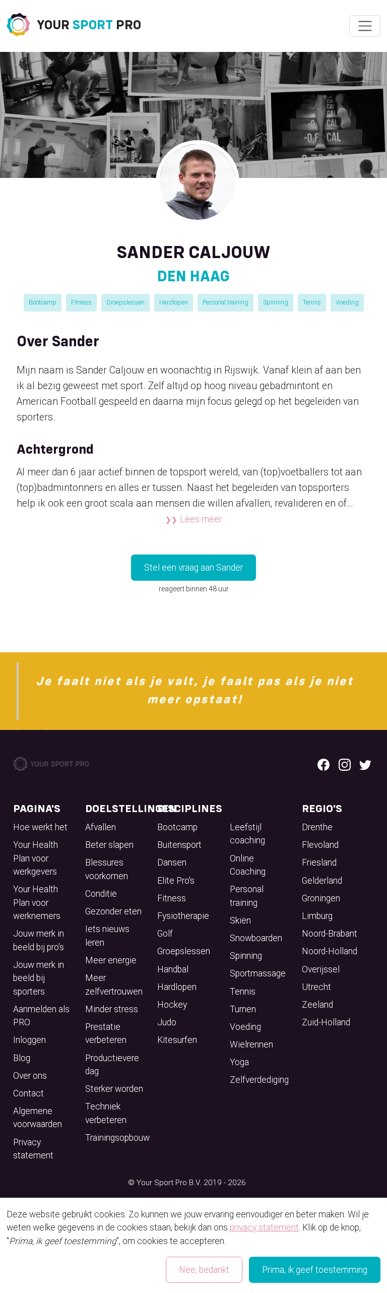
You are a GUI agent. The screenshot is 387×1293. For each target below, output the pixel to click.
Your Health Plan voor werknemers (36, 902)
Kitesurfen (177, 1040)
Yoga (239, 1062)
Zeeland (317, 1005)
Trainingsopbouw (117, 1138)
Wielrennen (251, 1044)
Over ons (30, 1076)
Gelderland (322, 881)
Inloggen (29, 1040)
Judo (166, 1022)
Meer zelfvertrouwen (114, 984)
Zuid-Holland (326, 1022)
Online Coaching (248, 865)
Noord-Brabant (329, 934)
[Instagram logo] (345, 764)
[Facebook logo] (323, 764)
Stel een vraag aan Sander (193, 568)
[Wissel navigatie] (364, 26)
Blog (21, 1058)
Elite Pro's (176, 881)
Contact (28, 1093)
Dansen (171, 862)
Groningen (321, 898)
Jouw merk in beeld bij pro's (38, 940)
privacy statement (264, 1227)
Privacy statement (33, 1148)
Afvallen (100, 827)
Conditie (101, 894)
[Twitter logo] (365, 764)
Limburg (317, 916)
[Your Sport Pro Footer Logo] (52, 763)
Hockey (172, 1005)
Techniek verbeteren (105, 1113)
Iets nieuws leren (107, 935)
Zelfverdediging (259, 1080)
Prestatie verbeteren (105, 1033)
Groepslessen (125, 302)
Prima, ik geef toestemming (314, 1270)
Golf (165, 934)
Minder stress (111, 1009)
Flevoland (320, 845)
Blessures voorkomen (106, 869)
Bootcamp (42, 302)
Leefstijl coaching (247, 833)
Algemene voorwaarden (37, 1117)
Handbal (172, 969)
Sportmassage (258, 973)
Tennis (312, 302)
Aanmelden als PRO (41, 1015)
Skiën (240, 920)
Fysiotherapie (183, 916)
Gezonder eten (113, 911)
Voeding (347, 302)
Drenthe (317, 827)
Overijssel (321, 969)
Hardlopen (173, 302)
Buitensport (179, 845)
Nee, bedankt (204, 1270)
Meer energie (111, 960)
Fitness (81, 302)
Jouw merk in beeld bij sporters (38, 978)
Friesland (319, 862)
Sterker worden (114, 1089)
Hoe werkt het (40, 827)
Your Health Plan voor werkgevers (35, 858)
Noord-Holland (329, 951)
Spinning (275, 302)
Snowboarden (256, 938)
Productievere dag (112, 1064)
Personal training (225, 302)
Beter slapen (109, 845)
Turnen (243, 1009)
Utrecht (316, 987)
